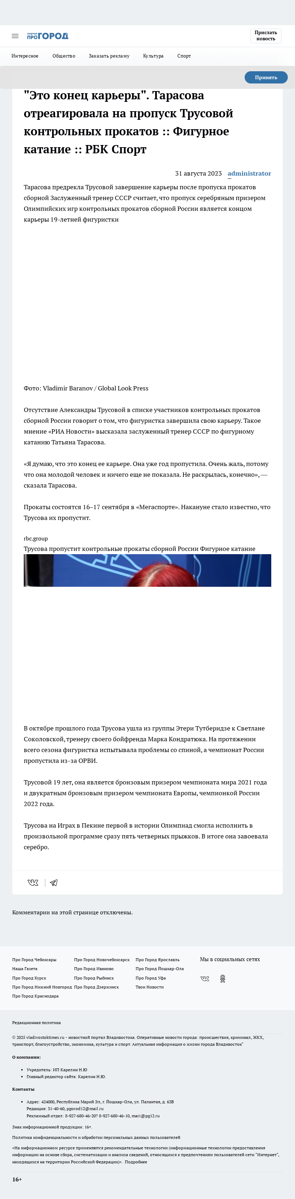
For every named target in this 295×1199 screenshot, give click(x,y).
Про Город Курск (29, 978)
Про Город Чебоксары (34, 959)
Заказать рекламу (109, 56)
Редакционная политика (36, 1022)
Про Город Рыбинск (94, 978)
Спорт (184, 56)
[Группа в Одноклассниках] (223, 979)
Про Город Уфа (151, 978)
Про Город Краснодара (35, 996)
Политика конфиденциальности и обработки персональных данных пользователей (96, 1137)
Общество (64, 56)
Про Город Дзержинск (96, 987)
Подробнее (136, 1161)
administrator (249, 173)
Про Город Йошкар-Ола (160, 968)
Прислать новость (266, 36)
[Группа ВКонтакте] (205, 979)
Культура (153, 56)
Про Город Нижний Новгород (42, 987)
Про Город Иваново (94, 968)
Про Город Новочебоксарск (102, 959)
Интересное (25, 56)
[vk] (33, 883)
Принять (266, 77)
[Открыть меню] (15, 36)
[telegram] (56, 883)
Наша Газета (24, 968)
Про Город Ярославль (158, 959)
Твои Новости (150, 987)
